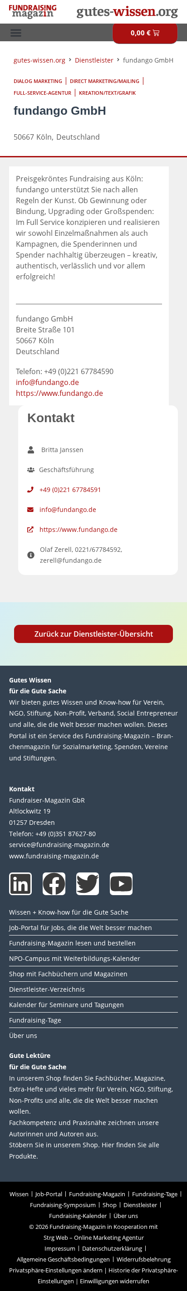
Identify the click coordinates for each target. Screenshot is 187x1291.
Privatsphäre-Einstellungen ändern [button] (56, 1270)
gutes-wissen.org (39, 60)
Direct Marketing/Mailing (104, 81)
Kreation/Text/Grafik (107, 92)
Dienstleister (94, 60)
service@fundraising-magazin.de (59, 844)
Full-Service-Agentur (42, 92)
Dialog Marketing (38, 81)
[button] (16, 32)
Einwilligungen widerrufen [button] (114, 1281)
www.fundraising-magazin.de (54, 856)
